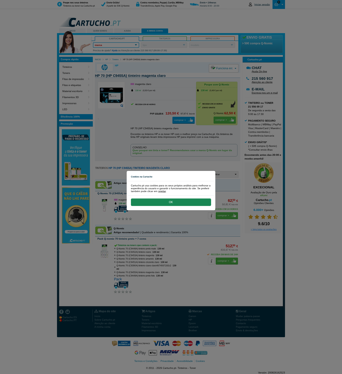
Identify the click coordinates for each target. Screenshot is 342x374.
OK (171, 202)
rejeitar (162, 191)
